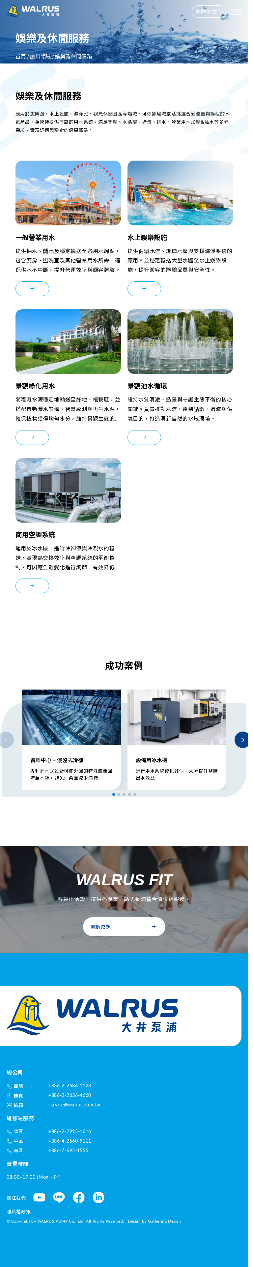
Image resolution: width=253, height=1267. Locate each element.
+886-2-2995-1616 (69, 1131)
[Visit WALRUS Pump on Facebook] (78, 1198)
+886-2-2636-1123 (69, 1086)
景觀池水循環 (147, 385)
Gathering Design (164, 1221)
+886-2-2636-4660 (69, 1095)
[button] (113, 794)
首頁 (20, 57)
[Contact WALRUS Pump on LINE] (59, 1198)
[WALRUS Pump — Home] (33, 11)
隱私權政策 (19, 1212)
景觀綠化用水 (35, 385)
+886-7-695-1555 (68, 1151)
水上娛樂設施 (147, 237)
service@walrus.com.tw (74, 1105)
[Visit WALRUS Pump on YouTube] (39, 1198)
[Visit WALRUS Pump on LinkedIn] (98, 1198)
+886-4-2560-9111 (69, 1141)
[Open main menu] (236, 12)
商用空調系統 (35, 534)
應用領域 (40, 57)
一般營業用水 (35, 237)
